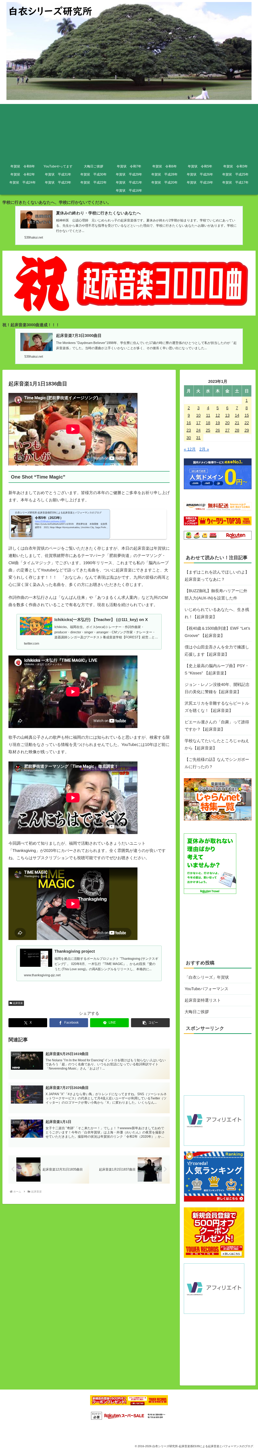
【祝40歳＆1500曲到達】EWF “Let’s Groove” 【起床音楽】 (217, 632)
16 (188, 423)
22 (246, 423)
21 (237, 423)
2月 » (204, 449)
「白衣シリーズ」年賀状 (207, 977)
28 (237, 430)
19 (217, 423)
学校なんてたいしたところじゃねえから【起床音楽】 (217, 744)
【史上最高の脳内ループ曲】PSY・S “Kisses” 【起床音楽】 (217, 669)
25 (208, 430)
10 (198, 415)
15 (246, 415)
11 (208, 415)
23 (188, 430)
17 (198, 423)
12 (217, 415)
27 (227, 430)
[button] (150, 1022)
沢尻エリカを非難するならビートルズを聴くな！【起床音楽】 (217, 707)
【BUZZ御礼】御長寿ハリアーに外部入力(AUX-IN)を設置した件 (216, 594)
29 (246, 430)
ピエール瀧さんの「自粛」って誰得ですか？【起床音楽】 (217, 725)
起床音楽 (18, 1003)
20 (227, 423)
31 (198, 437)
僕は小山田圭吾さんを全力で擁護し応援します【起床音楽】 (217, 650)
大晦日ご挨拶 (197, 1012)
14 (237, 415)
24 (198, 430)
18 (208, 423)
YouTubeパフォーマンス (206, 989)
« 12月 (190, 449)
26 (217, 430)
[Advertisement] (129, 132)
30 (188, 437)
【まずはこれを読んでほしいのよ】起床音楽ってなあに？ (217, 576)
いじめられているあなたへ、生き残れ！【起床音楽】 (217, 613)
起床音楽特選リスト (203, 1000)
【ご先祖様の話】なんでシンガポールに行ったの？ (217, 763)
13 (227, 415)
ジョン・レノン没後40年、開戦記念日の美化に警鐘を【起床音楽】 (217, 688)
